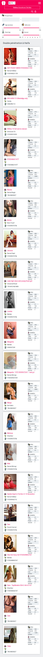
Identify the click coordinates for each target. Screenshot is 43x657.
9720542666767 (12, 591)
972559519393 (12, 134)
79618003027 (11, 195)
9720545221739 (12, 73)
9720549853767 (12, 560)
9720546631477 (12, 165)
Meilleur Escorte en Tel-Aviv (22, 7)
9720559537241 (12, 378)
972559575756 (12, 226)
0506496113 (11, 104)
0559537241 (11, 347)
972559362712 (12, 499)
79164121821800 (12, 286)
